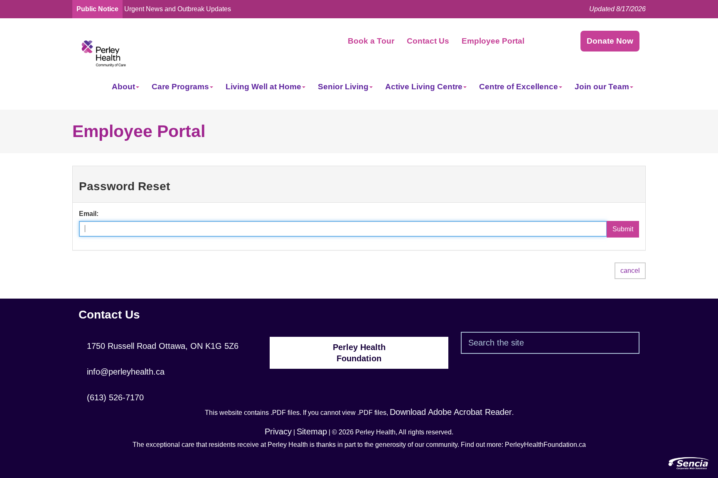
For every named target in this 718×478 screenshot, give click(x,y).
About (123, 86)
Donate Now (610, 41)
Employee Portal (493, 41)
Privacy (278, 431)
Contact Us (428, 41)
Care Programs (180, 86)
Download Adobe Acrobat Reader (451, 412)
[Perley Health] (103, 52)
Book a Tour (371, 41)
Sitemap (312, 431)
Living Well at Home (263, 86)
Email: (88, 213)
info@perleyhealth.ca (122, 371)
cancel (630, 270)
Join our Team (602, 86)
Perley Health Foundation (359, 353)
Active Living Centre (423, 86)
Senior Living (343, 86)
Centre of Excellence (518, 86)
